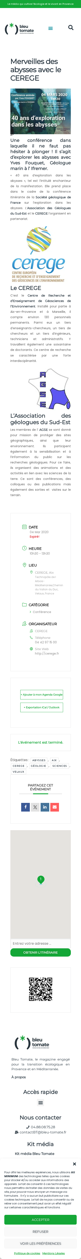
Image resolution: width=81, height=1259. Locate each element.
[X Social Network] (35, 807)
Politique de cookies (27, 1253)
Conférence (42, 612)
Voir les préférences (40, 1243)
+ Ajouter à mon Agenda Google (41, 694)
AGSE (43, 430)
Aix (54, 760)
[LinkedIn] (45, 807)
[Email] (54, 807)
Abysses (39, 760)
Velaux (18, 771)
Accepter (40, 1220)
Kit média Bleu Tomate (32, 1154)
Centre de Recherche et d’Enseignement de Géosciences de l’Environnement (40, 301)
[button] (74, 1164)
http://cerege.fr (47, 653)
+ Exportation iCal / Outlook (41, 707)
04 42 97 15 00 (46, 642)
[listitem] (40, 4)
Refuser (40, 1232)
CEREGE (41, 213)
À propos (18, 1077)
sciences (59, 765)
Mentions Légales (53, 1253)
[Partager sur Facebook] (25, 807)
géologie (38, 765)
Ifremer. (39, 168)
